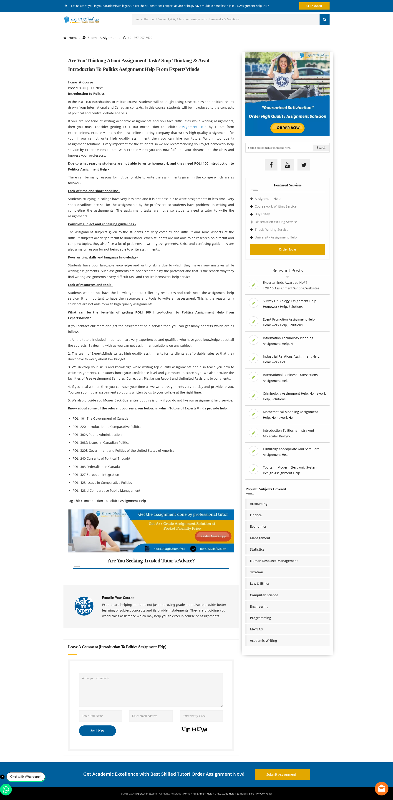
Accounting (258, 504)
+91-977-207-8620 (139, 37)
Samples (242, 793)
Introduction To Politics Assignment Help (115, 501)
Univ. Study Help (224, 793)
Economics (258, 526)
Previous (74, 88)
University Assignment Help (276, 237)
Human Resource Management (274, 561)
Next (99, 88)
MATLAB (256, 629)
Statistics (257, 549)
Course (87, 82)
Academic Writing (263, 640)
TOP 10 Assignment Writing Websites (291, 288)
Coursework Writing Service (276, 206)
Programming (260, 618)
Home (73, 37)
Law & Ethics (260, 583)
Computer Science (264, 595)
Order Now (287, 249)
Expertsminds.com (146, 793)
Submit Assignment (103, 37)
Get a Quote (314, 6)
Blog (251, 793)
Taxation (256, 572)
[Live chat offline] (381, 788)
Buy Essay (262, 214)
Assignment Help (193, 127)
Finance (256, 515)
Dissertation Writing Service (276, 222)
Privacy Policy (264, 793)
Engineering (259, 606)
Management (260, 538)
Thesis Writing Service (271, 229)
